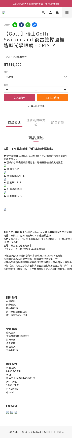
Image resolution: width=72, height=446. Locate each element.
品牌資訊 (11, 301)
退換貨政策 (12, 350)
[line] (14, 24)
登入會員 (11, 332)
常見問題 (11, 339)
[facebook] (21, 24)
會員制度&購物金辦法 (17, 336)
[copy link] (34, 24)
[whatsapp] (27, 24)
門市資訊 (11, 304)
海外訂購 (11, 343)
